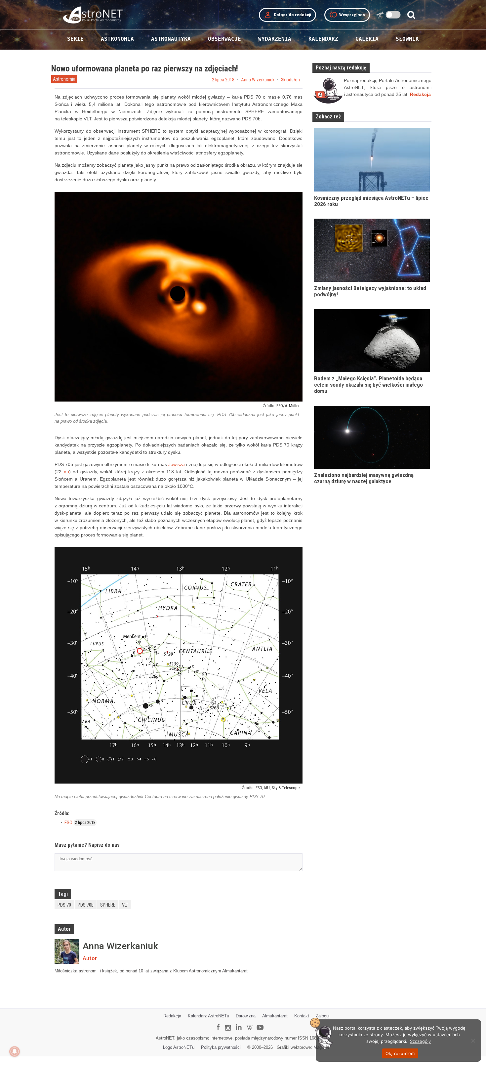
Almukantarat (275, 1015)
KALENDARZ (323, 39)
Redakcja (172, 1015)
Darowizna (246, 1015)
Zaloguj (323, 1015)
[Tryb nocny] (393, 15)
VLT (125, 905)
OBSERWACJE (224, 39)
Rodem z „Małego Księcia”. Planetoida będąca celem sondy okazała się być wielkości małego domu (368, 384)
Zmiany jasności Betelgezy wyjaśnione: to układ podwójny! (370, 291)
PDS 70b (86, 905)
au (66, 471)
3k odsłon (290, 79)
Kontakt (301, 1015)
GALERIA (367, 39)
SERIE (75, 39)
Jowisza (176, 464)
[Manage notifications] (14, 1051)
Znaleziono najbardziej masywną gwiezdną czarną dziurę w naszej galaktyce (364, 478)
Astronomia (64, 79)
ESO (68, 823)
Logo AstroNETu (178, 1047)
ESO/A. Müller (288, 405)
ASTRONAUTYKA (171, 39)
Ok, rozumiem (400, 1053)
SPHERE (107, 905)
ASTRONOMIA (117, 39)
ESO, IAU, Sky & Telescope (278, 787)
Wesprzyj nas (347, 15)
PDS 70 (64, 905)
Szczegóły (420, 1041)
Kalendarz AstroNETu (208, 1015)
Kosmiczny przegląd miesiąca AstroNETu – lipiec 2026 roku (371, 200)
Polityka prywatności (221, 1047)
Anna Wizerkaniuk (257, 79)
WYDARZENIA (274, 39)
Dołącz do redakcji (287, 15)
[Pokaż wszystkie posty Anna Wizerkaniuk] (67, 951)
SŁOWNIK (407, 39)
